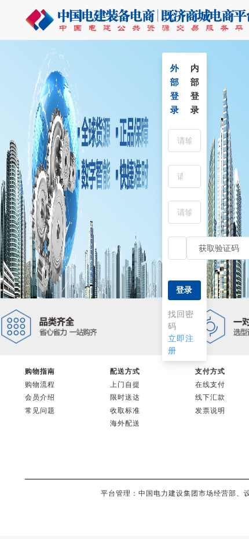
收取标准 (125, 410)
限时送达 (125, 397)
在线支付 (210, 384)
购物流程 (40, 384)
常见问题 (40, 410)
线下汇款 (210, 397)
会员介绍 (40, 397)
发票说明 (210, 410)
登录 (184, 290)
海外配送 (125, 423)
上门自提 (125, 384)
